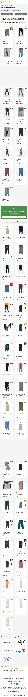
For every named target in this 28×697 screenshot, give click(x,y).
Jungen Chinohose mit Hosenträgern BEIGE (6, 238)
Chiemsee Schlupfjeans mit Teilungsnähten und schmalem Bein (7, 100)
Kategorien (7, 14)
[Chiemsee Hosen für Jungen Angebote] (21, 642)
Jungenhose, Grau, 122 (6, 629)
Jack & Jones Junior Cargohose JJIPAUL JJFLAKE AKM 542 (6, 140)
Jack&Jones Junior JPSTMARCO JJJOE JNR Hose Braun (20, 296)
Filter (21, 14)
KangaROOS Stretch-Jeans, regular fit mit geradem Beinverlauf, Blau (6, 120)
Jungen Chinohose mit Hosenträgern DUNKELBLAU (20, 474)
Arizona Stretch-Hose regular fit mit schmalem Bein (20, 40)
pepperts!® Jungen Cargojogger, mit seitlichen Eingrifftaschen (20, 355)
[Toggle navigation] (25, 2)
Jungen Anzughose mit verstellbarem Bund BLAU (6, 434)
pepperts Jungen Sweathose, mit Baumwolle (5, 336)
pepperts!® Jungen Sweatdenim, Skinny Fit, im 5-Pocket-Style (21, 513)
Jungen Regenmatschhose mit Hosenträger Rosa (20, 572)
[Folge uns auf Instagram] (14, 684)
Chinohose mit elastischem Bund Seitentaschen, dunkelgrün (19, 533)
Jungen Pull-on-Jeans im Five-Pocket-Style (21, 257)
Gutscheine (7, 677)
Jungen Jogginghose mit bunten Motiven (7, 395)
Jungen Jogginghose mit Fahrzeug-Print (7, 257)
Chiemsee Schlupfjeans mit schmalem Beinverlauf (7, 316)
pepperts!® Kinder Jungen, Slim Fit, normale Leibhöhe (6, 533)
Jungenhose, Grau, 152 (20, 611)
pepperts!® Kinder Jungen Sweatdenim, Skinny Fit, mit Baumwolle (20, 336)
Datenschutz (21, 670)
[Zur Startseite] (6, 2)
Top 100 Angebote (20, 678)
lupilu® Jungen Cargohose (10, 21)
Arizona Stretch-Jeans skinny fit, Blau (20, 100)
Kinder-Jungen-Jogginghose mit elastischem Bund (6, 160)
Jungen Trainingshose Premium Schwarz (20, 277)
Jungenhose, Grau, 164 (20, 591)
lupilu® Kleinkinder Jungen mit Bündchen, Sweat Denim (20, 552)
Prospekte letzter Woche (9, 678)
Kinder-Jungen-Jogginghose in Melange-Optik (19, 180)
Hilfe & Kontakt (14, 672)
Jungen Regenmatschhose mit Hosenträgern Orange (7, 592)
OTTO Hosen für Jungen (15, 10)
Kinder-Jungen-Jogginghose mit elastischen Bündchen (7, 180)
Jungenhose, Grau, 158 (6, 611)
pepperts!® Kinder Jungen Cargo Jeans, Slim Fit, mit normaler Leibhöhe (20, 316)
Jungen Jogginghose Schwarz (6, 375)
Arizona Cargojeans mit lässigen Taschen (21, 60)
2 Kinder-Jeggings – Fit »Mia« (6, 355)
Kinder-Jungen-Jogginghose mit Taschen (5, 200)
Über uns (6, 670)
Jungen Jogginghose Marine (6, 277)
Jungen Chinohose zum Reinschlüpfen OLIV (20, 395)
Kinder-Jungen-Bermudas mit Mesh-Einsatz (6, 493)
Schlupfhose (4, 552)
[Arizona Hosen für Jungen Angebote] (7, 659)
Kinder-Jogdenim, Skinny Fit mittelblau (6, 296)
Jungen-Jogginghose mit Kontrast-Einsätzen (21, 238)
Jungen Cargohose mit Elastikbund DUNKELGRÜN (20, 414)
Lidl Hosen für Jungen (5, 10)
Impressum (15, 670)
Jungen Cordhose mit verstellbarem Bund (6, 513)
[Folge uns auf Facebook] (17, 684)
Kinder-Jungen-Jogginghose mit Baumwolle (19, 160)
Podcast (10, 670)
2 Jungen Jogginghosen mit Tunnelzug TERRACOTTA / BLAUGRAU (20, 493)
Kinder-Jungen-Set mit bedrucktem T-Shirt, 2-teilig (6, 474)
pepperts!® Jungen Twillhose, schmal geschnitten (6, 572)
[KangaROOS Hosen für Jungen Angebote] (21, 650)
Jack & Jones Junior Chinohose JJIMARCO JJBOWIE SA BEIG (20, 120)
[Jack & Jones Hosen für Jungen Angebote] (7, 650)
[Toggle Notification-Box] (18, 2)
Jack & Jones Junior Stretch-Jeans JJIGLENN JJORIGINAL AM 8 (7, 60)
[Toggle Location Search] (23, 2)
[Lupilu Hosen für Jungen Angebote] (7, 642)
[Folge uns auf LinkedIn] (11, 684)
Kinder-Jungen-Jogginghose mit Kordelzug (19, 140)
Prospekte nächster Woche (17, 677)
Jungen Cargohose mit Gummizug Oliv (20, 375)
